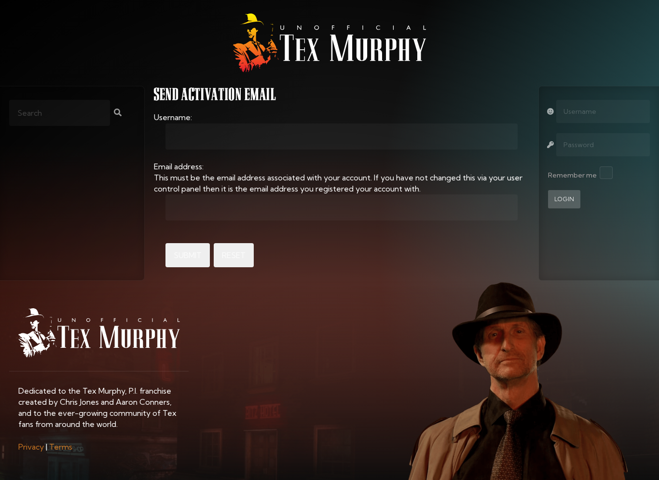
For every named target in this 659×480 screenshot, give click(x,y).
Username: (173, 117)
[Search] (117, 113)
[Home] (329, 43)
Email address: (179, 166)
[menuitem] (31, 447)
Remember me (572, 175)
